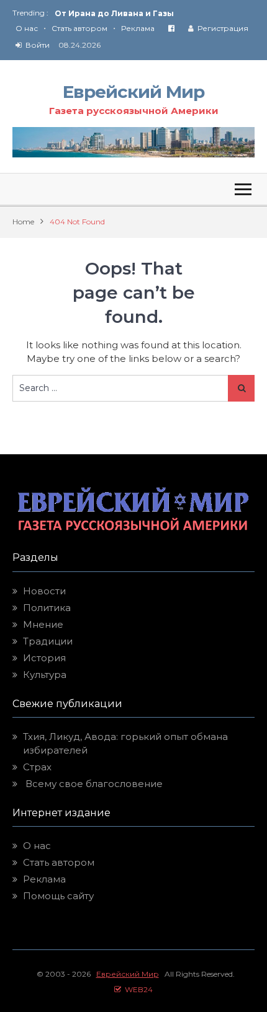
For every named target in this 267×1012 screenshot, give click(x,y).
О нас (27, 28)
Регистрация (222, 28)
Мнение (43, 624)
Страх (37, 767)
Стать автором (79, 28)
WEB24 (137, 989)
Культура (44, 674)
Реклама (138, 28)
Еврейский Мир (133, 91)
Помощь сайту (58, 896)
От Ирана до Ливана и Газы (114, 13)
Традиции (48, 641)
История (44, 658)
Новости (44, 591)
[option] (155, 13)
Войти (37, 45)
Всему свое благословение (93, 784)
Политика (47, 608)
